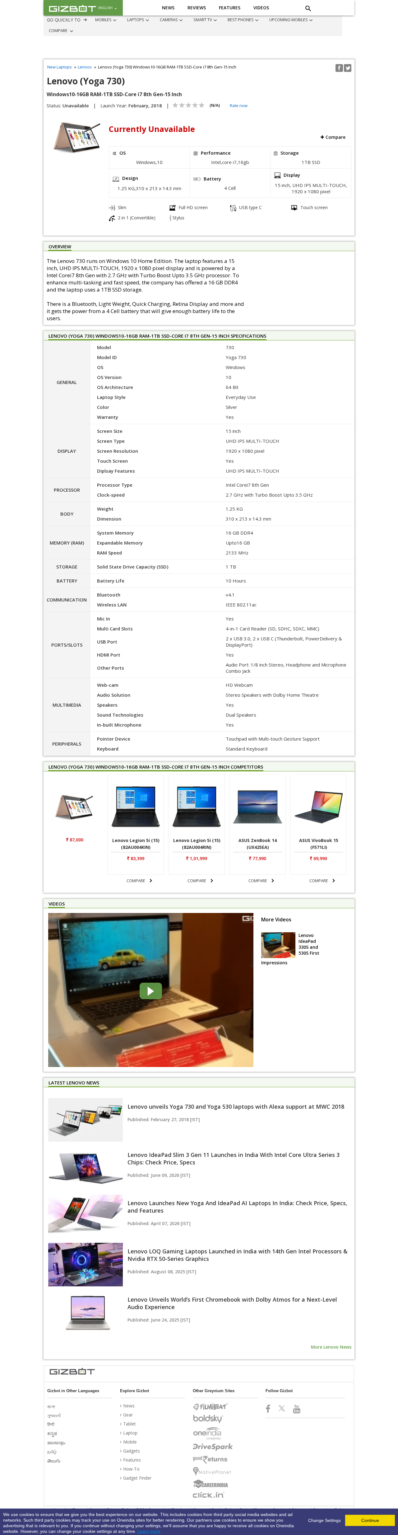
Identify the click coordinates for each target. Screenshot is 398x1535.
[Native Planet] (213, 1471)
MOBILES (100, 19)
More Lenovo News (331, 1347)
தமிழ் (52, 1451)
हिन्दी (51, 1424)
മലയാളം (57, 1442)
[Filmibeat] (213, 1407)
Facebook (339, 68)
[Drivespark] (213, 1447)
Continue (370, 1520)
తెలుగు (54, 1460)
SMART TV (181, 19)
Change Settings (324, 1520)
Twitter (347, 68)
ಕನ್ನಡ (52, 1433)
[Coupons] (213, 1433)
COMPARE (293, 19)
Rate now (239, 105)
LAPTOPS (126, 19)
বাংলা (51, 1406)
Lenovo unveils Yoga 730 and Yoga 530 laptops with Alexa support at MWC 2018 (235, 1106)
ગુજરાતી (54, 1415)
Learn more (148, 1531)
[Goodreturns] (213, 1460)
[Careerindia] (213, 1484)
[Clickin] (213, 1495)
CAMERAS (153, 19)
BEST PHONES (213, 19)
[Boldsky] (213, 1419)
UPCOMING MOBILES (254, 19)
